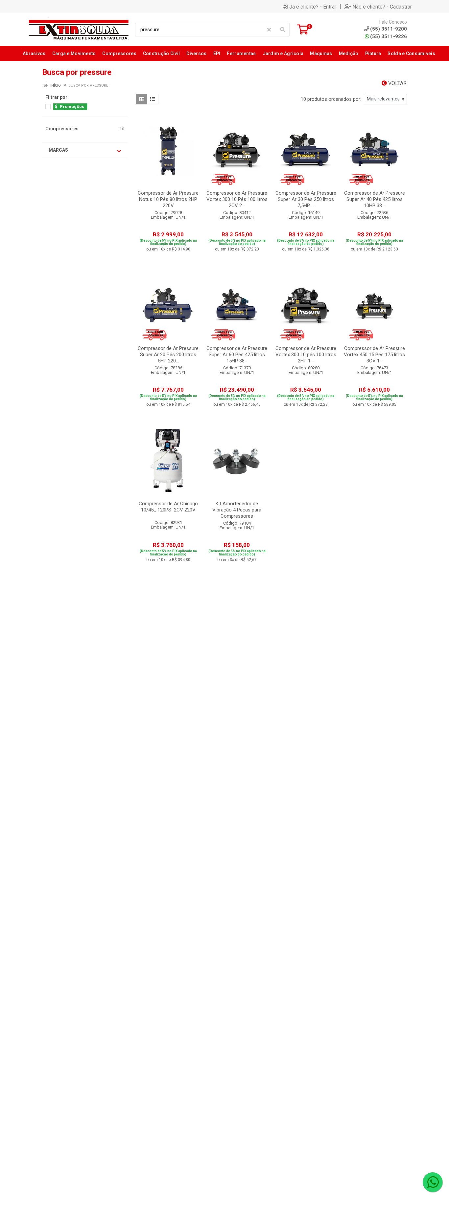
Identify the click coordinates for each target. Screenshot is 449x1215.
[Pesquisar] (283, 29)
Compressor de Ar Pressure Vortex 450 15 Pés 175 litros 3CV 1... (374, 354)
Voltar (397, 83)
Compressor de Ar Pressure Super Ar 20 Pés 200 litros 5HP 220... (168, 354)
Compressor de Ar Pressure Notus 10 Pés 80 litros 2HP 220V (168, 199)
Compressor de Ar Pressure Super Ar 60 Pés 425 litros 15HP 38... (236, 354)
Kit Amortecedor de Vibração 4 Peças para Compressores (236, 510)
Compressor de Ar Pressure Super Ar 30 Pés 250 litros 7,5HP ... (305, 199)
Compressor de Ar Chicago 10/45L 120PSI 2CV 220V (168, 507)
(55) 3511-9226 (388, 36)
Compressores (62, 128)
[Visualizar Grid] (141, 99)
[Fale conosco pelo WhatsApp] (432, 1182)
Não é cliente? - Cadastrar (382, 6)
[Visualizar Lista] (152, 99)
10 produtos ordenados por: (331, 99)
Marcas (58, 150)
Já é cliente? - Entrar (312, 6)
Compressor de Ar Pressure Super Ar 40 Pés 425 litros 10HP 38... (374, 199)
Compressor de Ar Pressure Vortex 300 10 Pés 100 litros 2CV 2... (237, 199)
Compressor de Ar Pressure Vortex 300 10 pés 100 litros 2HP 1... (305, 354)
